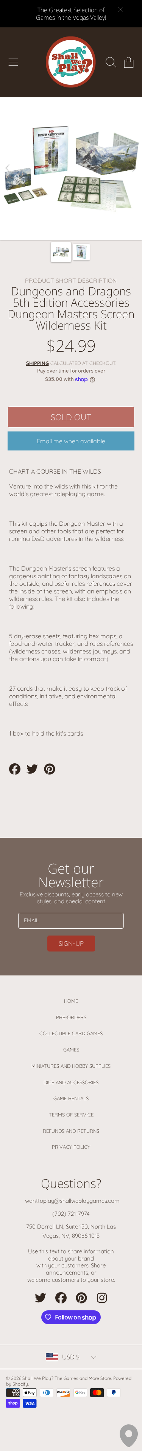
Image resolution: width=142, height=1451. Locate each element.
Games (71, 1050)
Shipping (37, 363)
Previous (8, 168)
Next (134, 168)
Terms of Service (71, 1115)
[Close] (120, 9)
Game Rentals (71, 1098)
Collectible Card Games (71, 1033)
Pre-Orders (71, 1017)
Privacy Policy (71, 1147)
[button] (13, 62)
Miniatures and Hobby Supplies (71, 1066)
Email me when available (71, 441)
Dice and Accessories (71, 1082)
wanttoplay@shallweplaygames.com (72, 1200)
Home (71, 1001)
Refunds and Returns (71, 1131)
